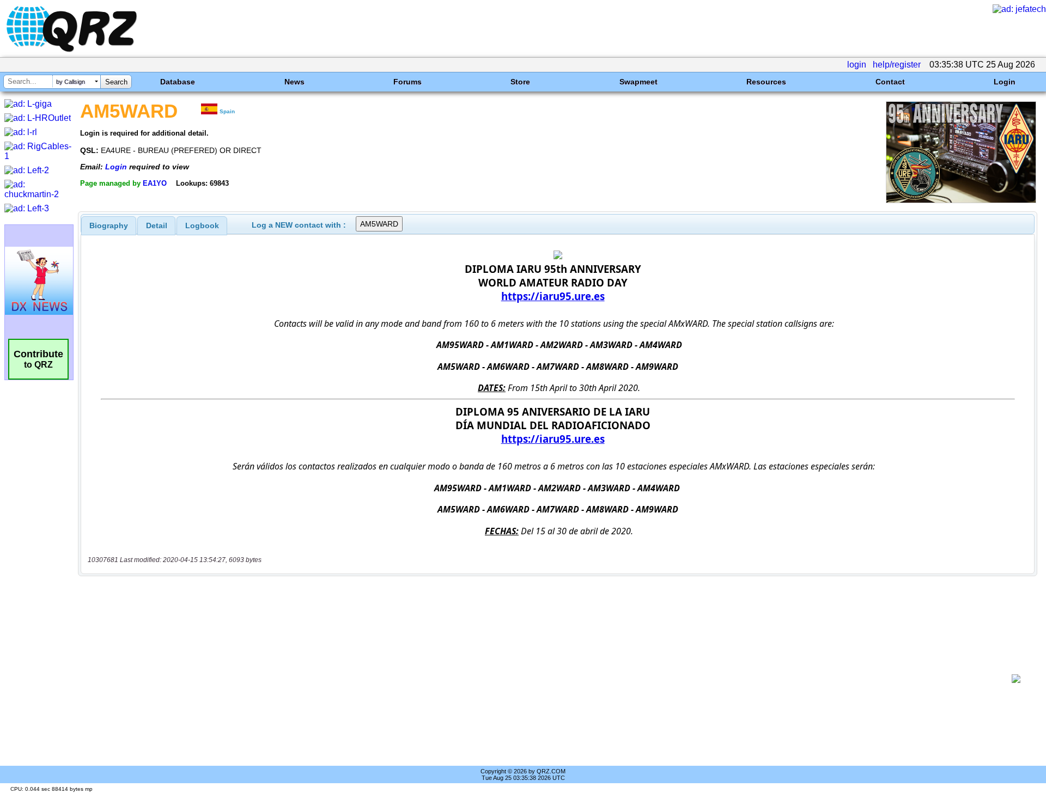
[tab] (108, 225)
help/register (897, 64)
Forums (407, 81)
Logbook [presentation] (202, 225)
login (856, 64)
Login (1004, 81)
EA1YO (155, 183)
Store (520, 81)
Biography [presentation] (108, 225)
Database (177, 81)
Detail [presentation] (156, 225)
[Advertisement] (544, 678)
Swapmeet (638, 81)
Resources (766, 81)
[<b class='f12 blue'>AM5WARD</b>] (961, 200)
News (294, 81)
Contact (890, 81)
